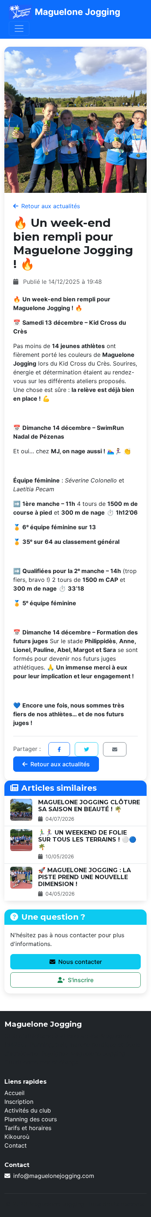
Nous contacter (80, 961)
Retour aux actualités (50, 206)
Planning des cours (30, 1119)
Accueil (14, 1092)
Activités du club (27, 1110)
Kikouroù (16, 1136)
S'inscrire (80, 980)
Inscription (18, 1101)
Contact (15, 1145)
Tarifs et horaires (27, 1128)
